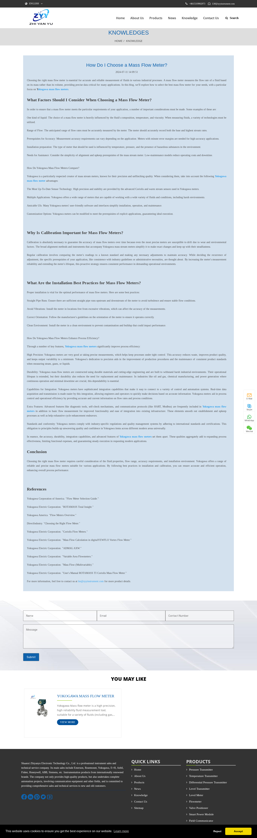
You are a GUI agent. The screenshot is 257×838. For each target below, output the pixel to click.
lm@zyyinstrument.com (91, 581)
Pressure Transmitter (201, 769)
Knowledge (190, 18)
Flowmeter (195, 801)
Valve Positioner (198, 807)
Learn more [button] (121, 831)
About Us (137, 18)
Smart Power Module (201, 814)
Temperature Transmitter (203, 776)
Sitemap (139, 807)
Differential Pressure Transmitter (208, 782)
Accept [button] (238, 831)
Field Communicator (201, 820)
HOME (118, 41)
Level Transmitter (199, 788)
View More (67, 722)
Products (155, 18)
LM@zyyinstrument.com (223, 3)
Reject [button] (217, 831)
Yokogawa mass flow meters (135, 436)
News (172, 18)
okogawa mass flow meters (53, 89)
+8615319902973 (197, 3)
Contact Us (211, 18)
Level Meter (196, 795)
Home (120, 18)
